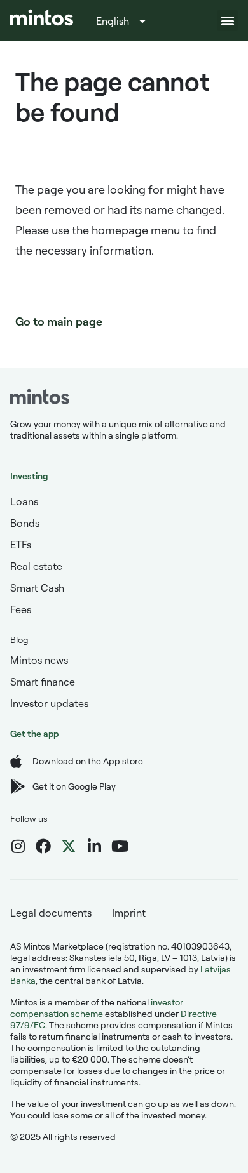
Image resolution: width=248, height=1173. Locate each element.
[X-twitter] (68, 846)
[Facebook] (43, 846)
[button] (227, 20)
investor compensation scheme (96, 1008)
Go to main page (58, 321)
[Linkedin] (94, 846)
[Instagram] (17, 846)
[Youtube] (119, 846)
